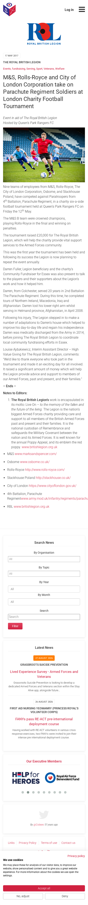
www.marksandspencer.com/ (36, 454)
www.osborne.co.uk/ (35, 462)
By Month (44, 595)
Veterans (49, 68)
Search (44, 611)
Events (7, 68)
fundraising (18, 68)
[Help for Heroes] (26, 777)
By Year (44, 582)
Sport (39, 68)
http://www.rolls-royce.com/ (45, 470)
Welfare (59, 68)
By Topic (44, 567)
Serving (30, 68)
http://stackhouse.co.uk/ (53, 478)
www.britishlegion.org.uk (39, 447)
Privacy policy (76, 856)
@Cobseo (39, 824)
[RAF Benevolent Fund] (62, 777)
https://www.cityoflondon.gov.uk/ (52, 486)
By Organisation (44, 552)
